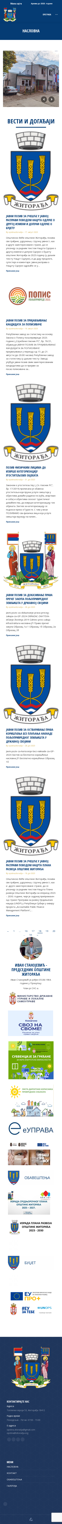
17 (33, 930)
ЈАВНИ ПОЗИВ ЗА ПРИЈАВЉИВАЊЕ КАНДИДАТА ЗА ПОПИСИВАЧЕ (26, 322)
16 (26, 930)
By (14, 232)
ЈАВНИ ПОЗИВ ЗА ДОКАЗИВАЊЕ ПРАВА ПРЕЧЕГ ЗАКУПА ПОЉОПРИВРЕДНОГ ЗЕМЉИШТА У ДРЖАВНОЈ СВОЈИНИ (29, 599)
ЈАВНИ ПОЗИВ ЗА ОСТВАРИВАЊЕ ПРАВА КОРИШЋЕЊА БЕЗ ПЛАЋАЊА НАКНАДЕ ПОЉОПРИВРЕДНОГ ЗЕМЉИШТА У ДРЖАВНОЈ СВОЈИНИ (29, 735)
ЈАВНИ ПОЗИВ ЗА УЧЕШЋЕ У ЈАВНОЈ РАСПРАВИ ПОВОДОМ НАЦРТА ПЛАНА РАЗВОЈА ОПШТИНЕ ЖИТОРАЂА (28, 865)
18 (40, 930)
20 (54, 930)
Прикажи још (12, 271)
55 (30, 934)
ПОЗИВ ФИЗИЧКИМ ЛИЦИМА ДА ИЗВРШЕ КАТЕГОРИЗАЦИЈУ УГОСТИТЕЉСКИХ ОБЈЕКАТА (26, 471)
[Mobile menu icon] (56, 14)
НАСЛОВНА (12, 1466)
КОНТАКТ (12, 1473)
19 (47, 930)
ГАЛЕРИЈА (12, 1485)
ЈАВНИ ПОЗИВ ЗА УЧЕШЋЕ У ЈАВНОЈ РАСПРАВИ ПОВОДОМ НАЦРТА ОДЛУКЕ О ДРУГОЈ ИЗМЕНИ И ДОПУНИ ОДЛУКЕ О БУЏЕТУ (30, 222)
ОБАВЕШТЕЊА (14, 1479)
